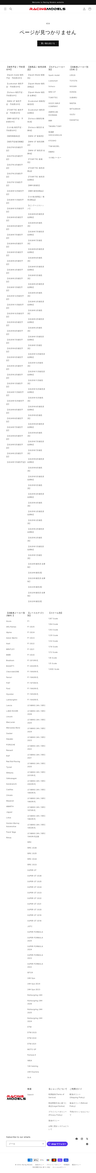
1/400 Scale (53, 669)
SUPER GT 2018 (34, 921)
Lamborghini (11, 700)
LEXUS (73, 75)
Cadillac (9, 789)
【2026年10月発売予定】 (15, 210)
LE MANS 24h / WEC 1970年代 (36, 808)
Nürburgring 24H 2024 (34, 1019)
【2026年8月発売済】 (34, 224)
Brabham (10, 660)
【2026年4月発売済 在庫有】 (35, 285)
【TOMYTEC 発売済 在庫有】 (35, 178)
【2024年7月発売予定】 (14, 428)
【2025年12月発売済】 (35, 364)
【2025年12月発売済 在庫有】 (36, 355)
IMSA (29, 1060)
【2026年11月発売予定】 (15, 201)
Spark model (54, 75)
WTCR (30, 972)
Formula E (31, 1055)
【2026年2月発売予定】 (14, 280)
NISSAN (73, 86)
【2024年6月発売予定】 (14, 437)
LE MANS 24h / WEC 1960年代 (36, 817)
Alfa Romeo (11, 627)
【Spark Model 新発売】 (36, 76)
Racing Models (27, 1165)
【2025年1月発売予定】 (14, 385)
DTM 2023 (32, 1032)
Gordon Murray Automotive (13, 824)
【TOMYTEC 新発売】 (35, 160)
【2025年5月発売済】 (34, 486)
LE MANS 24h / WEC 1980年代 (36, 799)
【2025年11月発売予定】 (15, 306)
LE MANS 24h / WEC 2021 (36, 756)
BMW (8, 655)
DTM (29, 1027)
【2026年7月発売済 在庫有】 (35, 233)
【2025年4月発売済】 (34, 504)
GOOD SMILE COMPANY (54, 104)
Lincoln (9, 716)
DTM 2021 (31, 1044)
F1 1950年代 (32, 694)
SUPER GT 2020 (34, 909)
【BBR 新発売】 (34, 185)
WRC (29, 842)
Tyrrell (9, 767)
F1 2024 (30, 632)
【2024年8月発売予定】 (14, 419)
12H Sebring (32, 1066)
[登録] (43, 1144)
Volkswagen (11, 778)
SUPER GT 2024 (34, 887)
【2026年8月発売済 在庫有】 (35, 215)
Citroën (9, 795)
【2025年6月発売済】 (34, 469)
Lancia (9, 705)
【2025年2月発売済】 (34, 539)
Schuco (51, 86)
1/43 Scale (53, 630)
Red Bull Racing (13, 761)
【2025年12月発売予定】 (15, 297)
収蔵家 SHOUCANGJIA (55, 133)
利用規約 (67, 1165)
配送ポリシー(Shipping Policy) (77, 1095)
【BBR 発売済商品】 (35, 191)
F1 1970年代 (32, 683)
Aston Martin (11, 638)
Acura (8, 621)
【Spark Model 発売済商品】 (36, 85)
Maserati (10, 801)
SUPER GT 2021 (34, 904)
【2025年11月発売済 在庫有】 (36, 373)
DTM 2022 (31, 1038)
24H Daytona (33, 1072)
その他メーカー (54, 157)
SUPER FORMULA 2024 (35, 947)
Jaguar (9, 812)
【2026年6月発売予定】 (14, 245)
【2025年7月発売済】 (34, 451)
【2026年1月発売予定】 (14, 288)
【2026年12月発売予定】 (15, 192)
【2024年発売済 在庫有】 (36, 565)
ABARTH (10, 806)
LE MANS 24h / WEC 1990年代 (36, 791)
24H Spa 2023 (33, 989)
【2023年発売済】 (35, 587)
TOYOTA (73, 81)
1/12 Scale (53, 652)
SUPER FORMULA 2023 (35, 956)
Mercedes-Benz (13, 728)
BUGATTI (10, 666)
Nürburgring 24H (34, 995)
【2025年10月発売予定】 (15, 315)
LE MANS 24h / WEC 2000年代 (36, 782)
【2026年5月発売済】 (34, 276)
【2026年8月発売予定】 (14, 227)
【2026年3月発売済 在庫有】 (35, 303)
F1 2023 (30, 638)
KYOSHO (52, 141)
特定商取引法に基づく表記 (41, 1167)
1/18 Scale (53, 647)
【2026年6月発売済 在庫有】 (35, 250)
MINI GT (52, 92)
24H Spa (31, 978)
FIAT (8, 683)
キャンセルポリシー (59, 1167)
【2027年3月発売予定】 (14, 166)
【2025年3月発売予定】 (14, 367)
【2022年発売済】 (35, 601)
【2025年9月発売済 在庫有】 (35, 408)
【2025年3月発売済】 (34, 521)
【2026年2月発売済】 (34, 329)
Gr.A (29, 1077)
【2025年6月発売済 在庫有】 (35, 460)
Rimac (9, 838)
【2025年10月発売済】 (35, 399)
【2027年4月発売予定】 (14, 157)
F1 (28, 621)
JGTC (29, 926)
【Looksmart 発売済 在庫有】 (35, 111)
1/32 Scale (53, 641)
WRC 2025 (32, 853)
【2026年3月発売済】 (34, 311)
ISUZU (72, 114)
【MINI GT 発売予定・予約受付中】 (13, 102)
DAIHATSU (74, 120)
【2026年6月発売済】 (34, 259)
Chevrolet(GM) (12, 671)
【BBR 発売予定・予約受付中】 (14, 120)
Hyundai (10, 694)
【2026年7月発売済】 (34, 242)
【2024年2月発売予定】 (14, 455)
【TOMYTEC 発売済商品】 (35, 169)
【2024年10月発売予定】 (15, 402)
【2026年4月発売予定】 (14, 262)
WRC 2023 (32, 864)
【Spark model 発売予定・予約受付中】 (15, 76)
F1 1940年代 (32, 700)
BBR (50, 121)
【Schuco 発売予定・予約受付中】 (15, 93)
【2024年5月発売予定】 (14, 446)
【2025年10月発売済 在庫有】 (36, 390)
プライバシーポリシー (54, 1165)
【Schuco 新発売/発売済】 (35, 120)
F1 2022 (30, 643)
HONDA (73, 92)
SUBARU (73, 97)
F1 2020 (30, 655)
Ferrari (9, 677)
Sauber (9, 733)
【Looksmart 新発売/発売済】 (36, 102)
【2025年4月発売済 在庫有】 (35, 495)
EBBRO (51, 152)
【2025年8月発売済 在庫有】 (35, 425)
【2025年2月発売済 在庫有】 (35, 530)
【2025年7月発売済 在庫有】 (35, 443)
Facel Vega (11, 832)
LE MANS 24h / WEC (36, 705)
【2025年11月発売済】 (35, 381)
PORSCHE (10, 745)
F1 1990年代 (32, 671)
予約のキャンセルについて (80, 1113)
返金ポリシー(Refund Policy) (79, 1104)
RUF (8, 756)
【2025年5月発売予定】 (14, 358)
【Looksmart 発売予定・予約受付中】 (14, 85)
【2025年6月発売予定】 (14, 350)
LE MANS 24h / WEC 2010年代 (36, 773)
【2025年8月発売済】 (34, 434)
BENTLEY (10, 649)
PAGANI (9, 739)
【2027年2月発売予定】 (14, 175)
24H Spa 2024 (33, 984)
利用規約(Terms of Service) (56, 1095)
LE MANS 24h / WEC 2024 (36, 730)
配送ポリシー (76, 1165)
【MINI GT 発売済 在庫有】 (36, 152)
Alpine (9, 632)
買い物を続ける (48, 43)
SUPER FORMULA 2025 (35, 939)
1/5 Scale (52, 663)
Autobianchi (11, 784)
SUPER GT (31, 870)
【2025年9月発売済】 (34, 416)
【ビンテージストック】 (35, 206)
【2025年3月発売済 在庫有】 (35, 513)
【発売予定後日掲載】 (15, 142)
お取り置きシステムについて (58, 1127)
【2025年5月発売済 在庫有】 (35, 478)
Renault (9, 750)
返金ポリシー (54, 1120)
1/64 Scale (53, 624)
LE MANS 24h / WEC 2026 (36, 712)
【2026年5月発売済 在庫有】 (35, 268)
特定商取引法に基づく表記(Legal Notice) (57, 1104)
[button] (5, 9)
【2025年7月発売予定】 (14, 341)
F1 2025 (30, 627)
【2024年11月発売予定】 (15, 393)
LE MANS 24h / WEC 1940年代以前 (36, 835)
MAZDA (73, 103)
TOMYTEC (53, 97)
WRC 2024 (32, 859)
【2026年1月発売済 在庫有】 (35, 338)
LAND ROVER (12, 711)
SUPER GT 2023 (34, 893)
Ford (8, 688)
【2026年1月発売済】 (34, 346)
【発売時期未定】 (13, 136)
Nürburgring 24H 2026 (34, 1002)
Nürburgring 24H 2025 (34, 1010)
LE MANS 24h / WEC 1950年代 (36, 826)
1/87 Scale (53, 618)
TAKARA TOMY (55, 126)
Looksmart (53, 81)
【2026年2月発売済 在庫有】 (35, 320)
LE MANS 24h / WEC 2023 (36, 738)
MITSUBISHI (75, 109)
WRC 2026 (32, 848)
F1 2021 (30, 649)
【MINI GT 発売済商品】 (35, 143)
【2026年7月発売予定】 (14, 236)
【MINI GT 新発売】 (35, 136)
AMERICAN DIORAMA (53, 113)
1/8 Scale (52, 658)
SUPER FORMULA (35, 932)
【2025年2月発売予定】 (14, 376)
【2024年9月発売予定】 (14, 411)
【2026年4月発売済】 (34, 294)
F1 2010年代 (32, 660)
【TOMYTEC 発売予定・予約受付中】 (14, 111)
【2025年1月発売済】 (34, 556)
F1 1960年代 (32, 688)
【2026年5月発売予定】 (14, 253)
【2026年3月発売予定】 (14, 271)
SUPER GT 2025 (34, 881)
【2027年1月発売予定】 (14, 183)
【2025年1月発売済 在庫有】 (35, 548)
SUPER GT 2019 (34, 915)
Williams (9, 773)
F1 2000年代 (32, 666)
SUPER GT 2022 (34, 898)
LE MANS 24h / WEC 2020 (36, 765)
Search (30, 1094)
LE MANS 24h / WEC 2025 (36, 721)
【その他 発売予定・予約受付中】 (14, 128)
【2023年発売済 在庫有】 (36, 579)
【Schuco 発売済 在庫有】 (35, 128)
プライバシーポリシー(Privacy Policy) (57, 1113)
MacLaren (10, 722)
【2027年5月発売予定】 (14, 148)
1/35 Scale (53, 635)
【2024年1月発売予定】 (16, 462)
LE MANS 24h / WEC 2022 (36, 747)
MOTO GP (31, 1049)
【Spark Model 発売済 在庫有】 (36, 93)
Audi (8, 643)
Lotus (8, 818)
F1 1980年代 (32, 677)
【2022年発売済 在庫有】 (36, 594)
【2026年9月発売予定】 (14, 218)
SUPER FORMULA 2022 (35, 965)
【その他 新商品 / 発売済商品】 (35, 198)
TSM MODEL (54, 146)
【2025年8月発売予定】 (14, 332)
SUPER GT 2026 (34, 876)
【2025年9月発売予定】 (14, 323)
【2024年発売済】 (35, 573)
